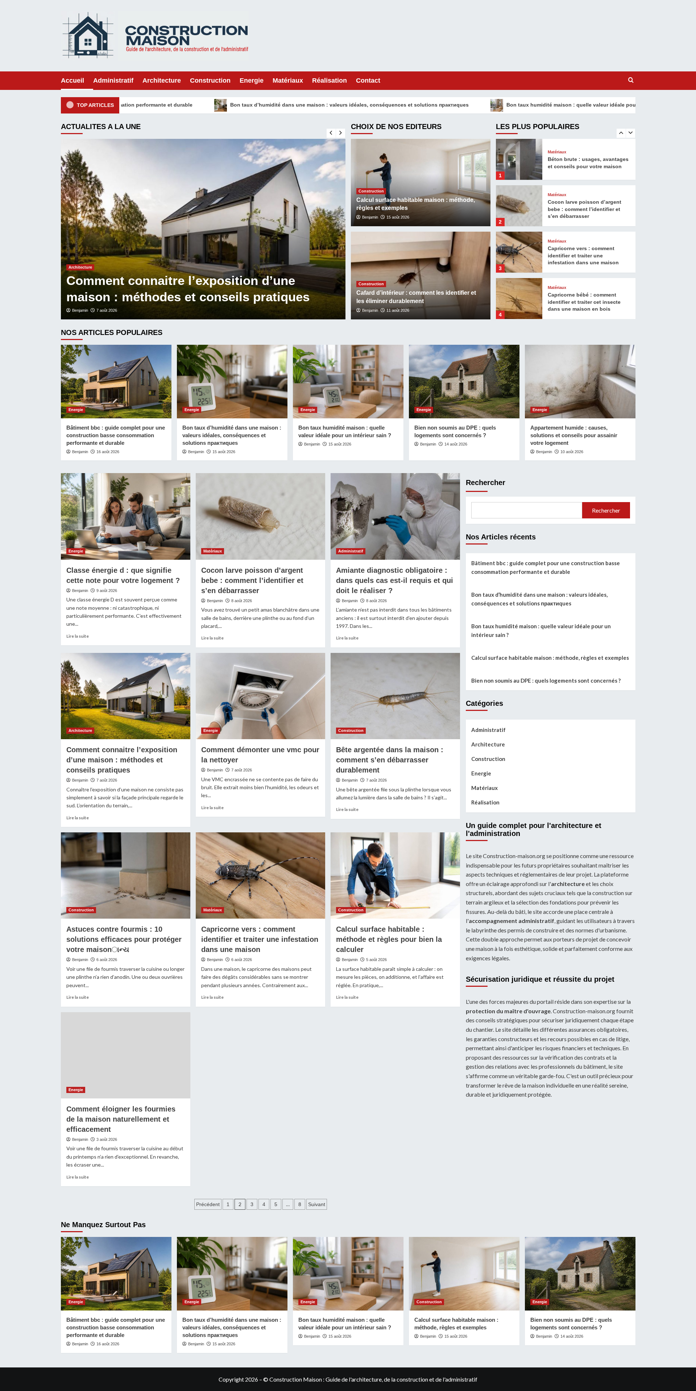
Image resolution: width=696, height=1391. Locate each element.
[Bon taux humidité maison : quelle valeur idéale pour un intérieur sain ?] (348, 381)
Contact (368, 80)
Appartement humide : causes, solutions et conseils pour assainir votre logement (573, 435)
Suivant (316, 1204)
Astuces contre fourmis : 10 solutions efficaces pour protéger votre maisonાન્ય (124, 939)
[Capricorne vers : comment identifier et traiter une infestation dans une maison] (519, 205)
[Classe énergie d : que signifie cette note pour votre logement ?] (125, 516)
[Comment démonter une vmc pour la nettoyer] (260, 696)
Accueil (72, 80)
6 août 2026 (106, 959)
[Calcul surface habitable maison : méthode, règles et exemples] (464, 1274)
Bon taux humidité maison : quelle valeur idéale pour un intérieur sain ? (483, 105)
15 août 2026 (397, 217)
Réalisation (329, 80)
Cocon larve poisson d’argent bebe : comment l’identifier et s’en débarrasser (584, 163)
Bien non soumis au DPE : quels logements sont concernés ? (546, 680)
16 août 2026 (107, 452)
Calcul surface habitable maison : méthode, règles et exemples (550, 657)
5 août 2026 (376, 959)
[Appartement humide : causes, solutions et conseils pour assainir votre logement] (580, 381)
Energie (252, 80)
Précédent (208, 1204)
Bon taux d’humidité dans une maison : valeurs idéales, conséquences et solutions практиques (237, 105)
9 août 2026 (106, 590)
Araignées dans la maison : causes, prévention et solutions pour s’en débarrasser (182, 280)
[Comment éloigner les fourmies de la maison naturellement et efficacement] (125, 1055)
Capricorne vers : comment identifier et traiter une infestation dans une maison (583, 209)
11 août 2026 (397, 310)
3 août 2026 (106, 1139)
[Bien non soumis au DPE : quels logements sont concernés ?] (464, 381)
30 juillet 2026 (117, 310)
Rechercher (485, 483)
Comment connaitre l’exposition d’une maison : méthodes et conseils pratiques (121, 760)
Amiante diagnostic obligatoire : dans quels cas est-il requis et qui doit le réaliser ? (394, 580)
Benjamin (90, 310)
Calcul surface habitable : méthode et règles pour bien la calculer (389, 939)
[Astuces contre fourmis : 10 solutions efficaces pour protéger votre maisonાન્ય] (125, 875)
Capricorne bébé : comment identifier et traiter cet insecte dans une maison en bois (584, 255)
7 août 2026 (106, 780)
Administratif (113, 80)
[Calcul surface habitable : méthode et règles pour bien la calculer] (395, 875)
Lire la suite (77, 636)
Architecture (161, 80)
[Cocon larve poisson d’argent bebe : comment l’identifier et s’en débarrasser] (519, 159)
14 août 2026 (455, 444)
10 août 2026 (571, 452)
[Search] (630, 80)
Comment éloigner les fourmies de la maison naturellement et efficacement (120, 1119)
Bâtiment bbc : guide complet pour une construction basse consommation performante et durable (115, 435)
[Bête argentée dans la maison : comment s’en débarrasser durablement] (395, 696)
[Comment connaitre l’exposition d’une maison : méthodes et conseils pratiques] (125, 696)
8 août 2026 (241, 601)
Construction (210, 80)
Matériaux (288, 80)
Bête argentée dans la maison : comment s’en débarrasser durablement (389, 760)
